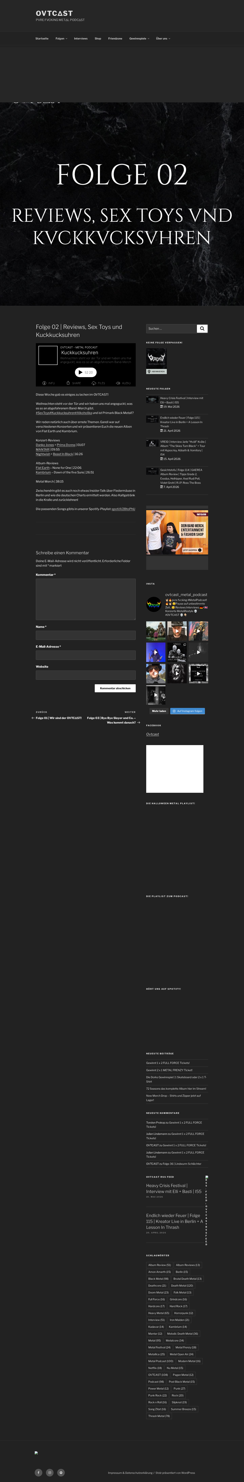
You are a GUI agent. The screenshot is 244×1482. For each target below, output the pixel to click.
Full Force (156, 1299)
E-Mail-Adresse (48, 646)
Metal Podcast (160, 1361)
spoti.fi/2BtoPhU (123, 509)
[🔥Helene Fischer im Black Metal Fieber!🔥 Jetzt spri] (177, 673)
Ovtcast (152, 734)
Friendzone (115, 38)
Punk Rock (157, 1395)
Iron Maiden (179, 1319)
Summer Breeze (183, 1409)
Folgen (60, 38)
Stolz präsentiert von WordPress (175, 1472)
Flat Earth (43, 468)
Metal (154, 1340)
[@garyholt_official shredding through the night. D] (198, 631)
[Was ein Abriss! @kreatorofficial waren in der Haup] (156, 652)
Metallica (156, 1354)
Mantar (155, 1333)
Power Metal (158, 1388)
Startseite (41, 38)
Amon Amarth (159, 1271)
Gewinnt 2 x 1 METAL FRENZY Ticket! (169, 1070)
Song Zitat (157, 1409)
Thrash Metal (159, 1416)
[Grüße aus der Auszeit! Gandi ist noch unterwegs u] (156, 631)
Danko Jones (45, 445)
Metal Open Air (181, 1354)
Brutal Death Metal (187, 1278)
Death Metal (182, 1285)
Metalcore (175, 1340)
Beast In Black (63, 454)
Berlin (182, 1271)
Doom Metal (158, 1292)
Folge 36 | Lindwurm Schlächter (182, 1163)
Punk (179, 1388)
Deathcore (157, 1285)
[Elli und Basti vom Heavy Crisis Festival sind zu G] (177, 631)
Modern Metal (189, 1361)
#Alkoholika (83, 413)
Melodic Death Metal (182, 1333)
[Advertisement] (122, 73)
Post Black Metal (182, 1381)
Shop (98, 38)
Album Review (159, 1265)
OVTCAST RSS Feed (160, 1177)
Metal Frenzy (186, 1347)
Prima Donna (66, 445)
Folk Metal (182, 1292)
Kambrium (43, 472)
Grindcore (178, 1299)
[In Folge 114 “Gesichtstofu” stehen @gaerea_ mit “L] (156, 673)
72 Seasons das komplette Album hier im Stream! (176, 1088)
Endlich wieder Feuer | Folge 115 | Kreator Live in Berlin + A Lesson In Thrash (181, 422)
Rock (178, 1395)
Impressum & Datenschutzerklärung (130, 1472)
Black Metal (158, 1278)
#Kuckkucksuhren (62, 413)
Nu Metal (175, 1368)
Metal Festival (159, 1347)
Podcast (156, 1381)
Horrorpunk (183, 1313)
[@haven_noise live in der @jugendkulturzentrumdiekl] (198, 652)
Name (41, 627)
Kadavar (156, 1326)
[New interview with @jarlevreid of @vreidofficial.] (177, 652)
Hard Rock (178, 1306)
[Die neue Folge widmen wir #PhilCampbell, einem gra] (198, 673)
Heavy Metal (158, 1313)
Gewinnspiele (137, 38)
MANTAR (42, 449)
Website (42, 666)
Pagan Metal (183, 1374)
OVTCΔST (54, 13)
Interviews (80, 38)
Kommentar (46, 575)
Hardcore (156, 1306)
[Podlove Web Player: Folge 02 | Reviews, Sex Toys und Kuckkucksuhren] (86, 364)
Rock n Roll (157, 1402)
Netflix (155, 1368)
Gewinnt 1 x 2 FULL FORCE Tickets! (167, 1062)
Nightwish (43, 454)
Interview (156, 1319)
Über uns (161, 38)
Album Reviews (188, 1265)
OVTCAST (158, 1374)
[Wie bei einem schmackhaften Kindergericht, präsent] (156, 695)
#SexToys (43, 413)
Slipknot (179, 1402)
